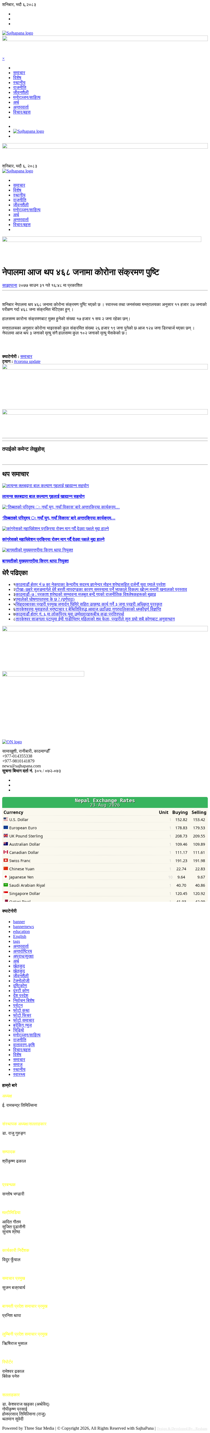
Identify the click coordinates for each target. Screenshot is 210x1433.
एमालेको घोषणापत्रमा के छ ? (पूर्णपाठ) (45, 599)
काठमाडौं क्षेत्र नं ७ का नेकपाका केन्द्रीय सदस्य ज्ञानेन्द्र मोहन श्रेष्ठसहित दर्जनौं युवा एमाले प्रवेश (90, 584)
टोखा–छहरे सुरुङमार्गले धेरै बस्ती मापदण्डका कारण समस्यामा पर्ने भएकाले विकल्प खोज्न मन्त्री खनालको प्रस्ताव (101, 589)
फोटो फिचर (22, 1015)
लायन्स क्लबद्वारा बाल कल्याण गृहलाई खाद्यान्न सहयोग (43, 496)
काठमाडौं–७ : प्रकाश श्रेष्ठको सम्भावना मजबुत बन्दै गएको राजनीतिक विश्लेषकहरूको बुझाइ (86, 594)
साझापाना (9, 285)
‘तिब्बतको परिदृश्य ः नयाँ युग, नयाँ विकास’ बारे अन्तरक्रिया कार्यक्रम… (58, 518)
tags (16, 941)
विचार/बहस (22, 112)
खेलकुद (19, 966)
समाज (17, 1064)
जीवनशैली (21, 92)
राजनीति (19, 87)
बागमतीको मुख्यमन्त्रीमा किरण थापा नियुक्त (35, 561)
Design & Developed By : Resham (182, 1428)
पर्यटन (18, 1005)
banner (19, 921)
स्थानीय (19, 82)
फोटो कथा (21, 1010)
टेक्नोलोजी (21, 980)
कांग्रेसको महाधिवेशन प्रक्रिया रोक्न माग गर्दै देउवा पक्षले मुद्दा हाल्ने (53, 539)
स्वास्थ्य (19, 1074)
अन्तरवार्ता (21, 107)
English (19, 936)
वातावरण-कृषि (24, 1044)
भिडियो (18, 1030)
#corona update (27, 361)
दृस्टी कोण (21, 990)
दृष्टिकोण (20, 985)
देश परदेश (20, 995)
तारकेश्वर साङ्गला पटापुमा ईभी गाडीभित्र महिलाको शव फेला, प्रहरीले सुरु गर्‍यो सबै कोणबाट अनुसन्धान (95, 619)
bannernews (23, 926)
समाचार (19, 72)
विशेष (17, 77)
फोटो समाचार (23, 1020)
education (21, 931)
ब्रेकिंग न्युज (22, 1025)
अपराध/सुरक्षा (23, 956)
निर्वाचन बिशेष (23, 1000)
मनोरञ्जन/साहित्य (26, 97)
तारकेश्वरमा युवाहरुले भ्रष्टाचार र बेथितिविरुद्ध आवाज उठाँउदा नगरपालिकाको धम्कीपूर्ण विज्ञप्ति (88, 609)
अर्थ (16, 102)
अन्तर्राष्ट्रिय (22, 951)
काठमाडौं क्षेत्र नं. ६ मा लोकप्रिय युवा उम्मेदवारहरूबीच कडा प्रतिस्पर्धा (70, 614)
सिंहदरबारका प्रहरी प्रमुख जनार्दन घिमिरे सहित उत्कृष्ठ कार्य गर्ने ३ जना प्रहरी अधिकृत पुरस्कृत (89, 604)
